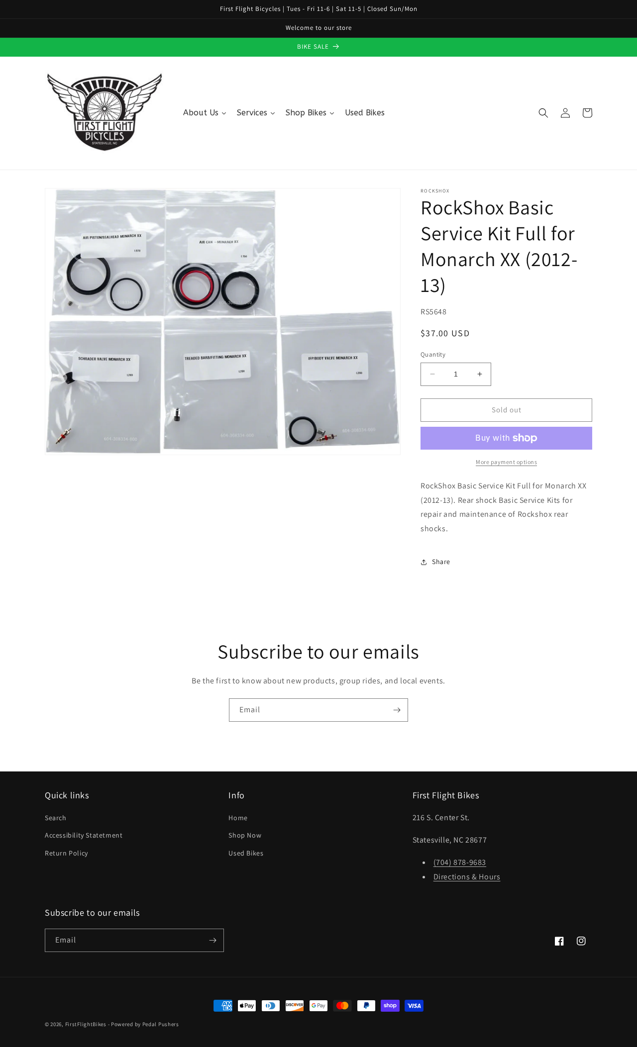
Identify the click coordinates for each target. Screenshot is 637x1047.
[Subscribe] (397, 710)
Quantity (433, 354)
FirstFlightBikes (85, 1024)
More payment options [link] (506, 462)
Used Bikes (245, 853)
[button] (543, 113)
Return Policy (66, 853)
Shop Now (244, 835)
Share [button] (441, 561)
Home (237, 817)
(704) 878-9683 (459, 862)
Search (56, 817)
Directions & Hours (467, 876)
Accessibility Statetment (83, 835)
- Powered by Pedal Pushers (143, 1024)
